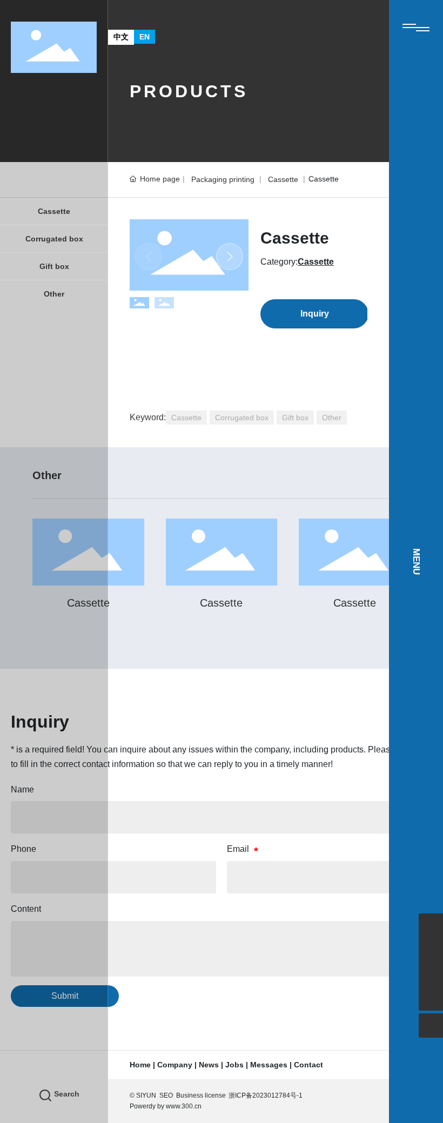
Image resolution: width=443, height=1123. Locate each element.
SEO (166, 1095)
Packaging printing (222, 179)
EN (144, 36)
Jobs (234, 1064)
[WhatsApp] (431, 950)
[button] (229, 256)
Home (140, 1064)
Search (66, 1094)
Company (174, 1064)
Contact (308, 1064)
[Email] (431, 925)
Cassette (283, 179)
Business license (201, 1095)
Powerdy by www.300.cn (166, 1106)
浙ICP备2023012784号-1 (266, 1095)
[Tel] (431, 974)
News (209, 1064)
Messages (268, 1064)
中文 (121, 36)
